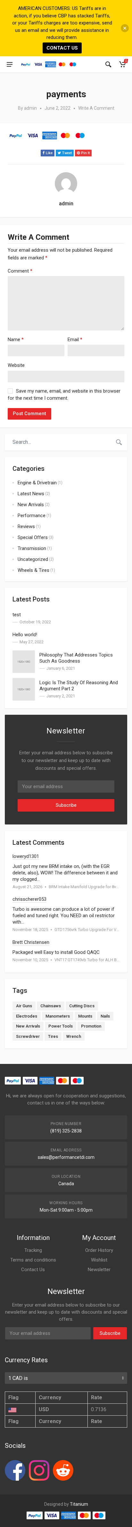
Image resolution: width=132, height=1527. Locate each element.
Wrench (73, 1036)
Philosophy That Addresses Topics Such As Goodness (76, 658)
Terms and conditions (33, 1260)
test (16, 615)
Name (16, 339)
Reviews (26, 526)
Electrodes (26, 1016)
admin (30, 108)
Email (75, 339)
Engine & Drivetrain (37, 483)
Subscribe (66, 805)
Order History (99, 1250)
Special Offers (33, 537)
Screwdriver (28, 1036)
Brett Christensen (30, 942)
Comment (20, 271)
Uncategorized (33, 559)
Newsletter (99, 1269)
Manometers (57, 1016)
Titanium (79, 1504)
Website (16, 365)
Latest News (31, 494)
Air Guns (24, 1005)
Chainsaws (50, 1005)
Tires (53, 1036)
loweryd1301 (25, 856)
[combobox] (58, 442)
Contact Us (33, 1269)
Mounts (85, 1016)
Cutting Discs (82, 1005)
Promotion (91, 1026)
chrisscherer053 (29, 899)
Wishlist (99, 1260)
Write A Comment (96, 108)
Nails (105, 1016)
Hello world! (24, 635)
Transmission (32, 548)
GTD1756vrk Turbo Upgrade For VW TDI (90, 929)
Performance (31, 515)
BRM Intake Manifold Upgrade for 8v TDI (86, 886)
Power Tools (60, 1026)
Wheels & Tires (33, 570)
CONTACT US (62, 48)
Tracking (33, 1250)
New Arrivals (31, 504)
